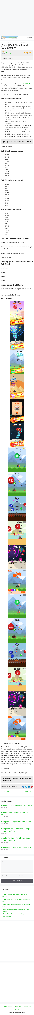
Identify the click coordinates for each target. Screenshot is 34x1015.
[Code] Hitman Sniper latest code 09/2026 (16, 822)
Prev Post (6, 791)
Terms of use (27, 1006)
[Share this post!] (23, 787)
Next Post (28, 791)
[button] (17, 313)
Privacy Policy (18, 1006)
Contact (10, 1006)
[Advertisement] (17, 18)
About (5, 1006)
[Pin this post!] (32, 787)
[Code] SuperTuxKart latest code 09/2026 (16, 847)
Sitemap (17, 1009)
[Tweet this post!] (26, 787)
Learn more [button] (6, 768)
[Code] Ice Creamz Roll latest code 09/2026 (17, 805)
